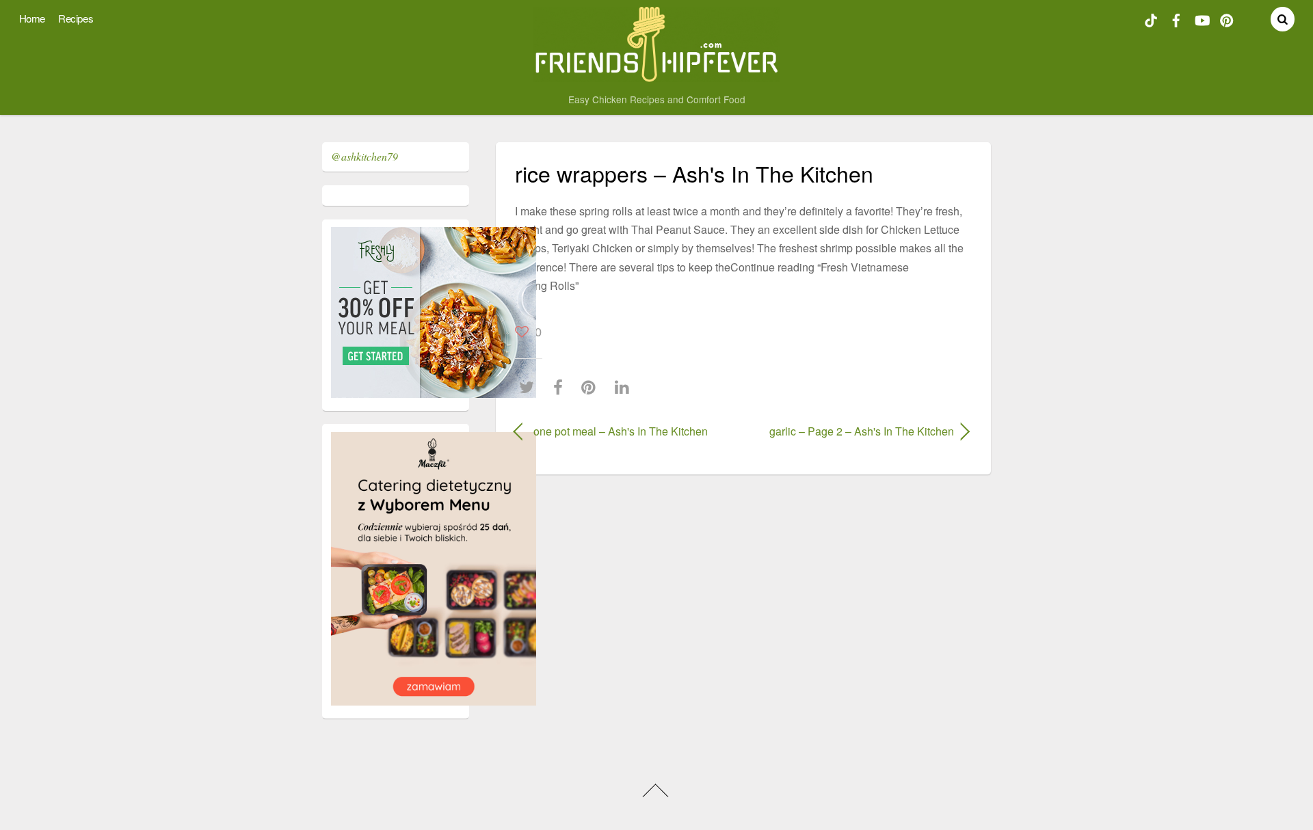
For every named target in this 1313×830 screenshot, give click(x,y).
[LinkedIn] (625, 387)
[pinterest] (1226, 18)
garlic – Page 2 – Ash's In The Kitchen (855, 431)
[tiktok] (1151, 18)
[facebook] (1176, 18)
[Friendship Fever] (656, 76)
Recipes (75, 18)
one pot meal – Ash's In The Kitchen (620, 431)
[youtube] (1201, 18)
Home (32, 18)
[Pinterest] (591, 387)
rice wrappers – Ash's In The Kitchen (694, 173)
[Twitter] (530, 387)
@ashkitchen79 (364, 156)
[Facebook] (561, 387)
